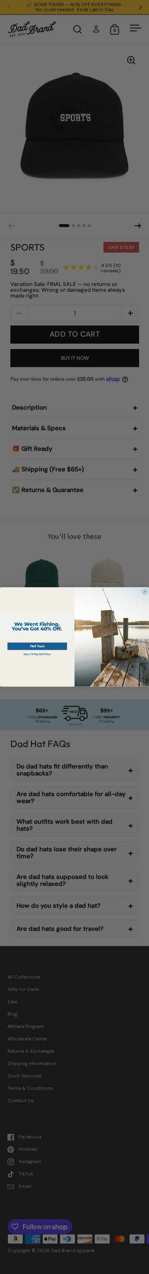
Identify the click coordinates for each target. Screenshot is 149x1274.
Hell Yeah (37, 646)
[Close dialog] (144, 592)
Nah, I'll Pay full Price (37, 654)
